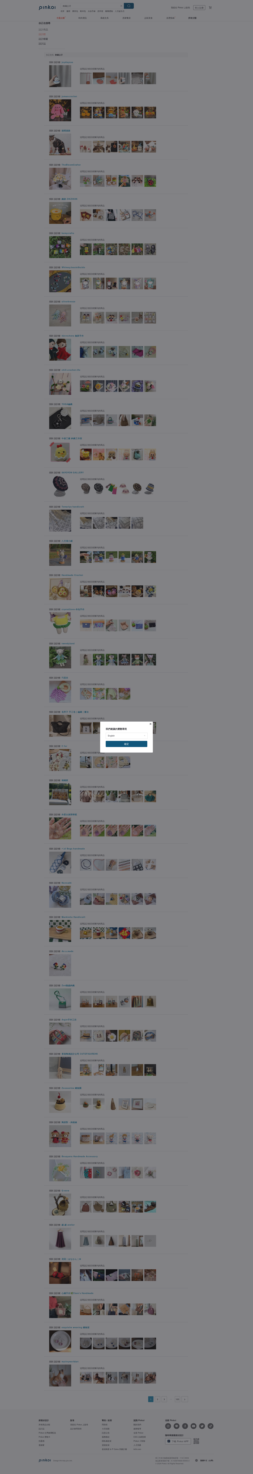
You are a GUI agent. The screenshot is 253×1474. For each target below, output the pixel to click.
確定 (126, 744)
